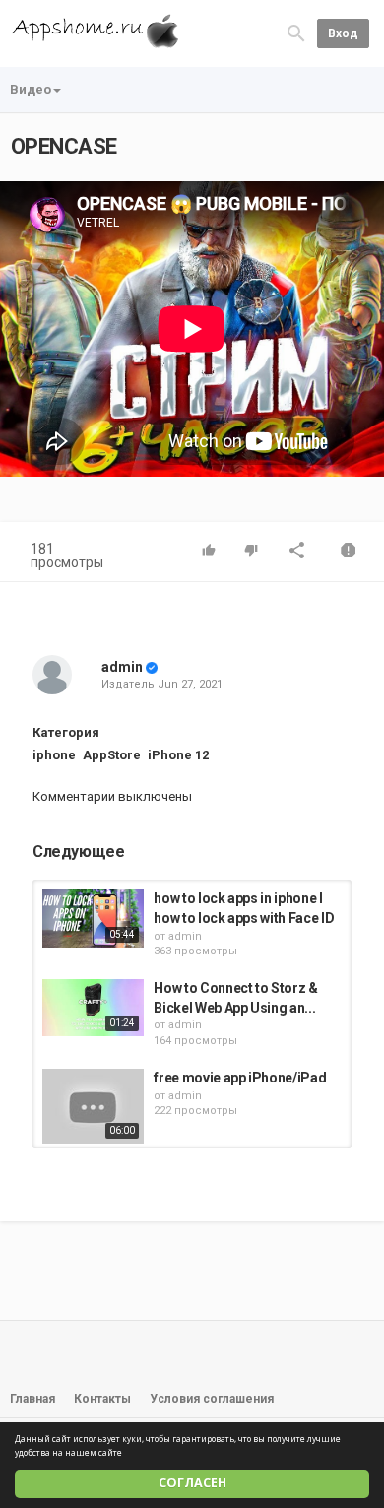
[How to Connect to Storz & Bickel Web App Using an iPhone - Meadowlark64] (93, 1007)
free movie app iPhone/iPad (240, 1077)
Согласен (192, 1483)
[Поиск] (296, 33)
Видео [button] (30, 89)
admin (122, 667)
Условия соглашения (212, 1399)
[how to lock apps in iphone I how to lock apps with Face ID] (93, 918)
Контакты (102, 1399)
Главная (32, 1399)
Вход (343, 33)
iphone (54, 755)
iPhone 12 (178, 755)
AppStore (112, 755)
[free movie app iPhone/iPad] (93, 1106)
